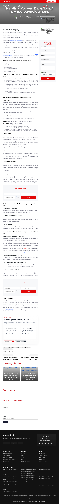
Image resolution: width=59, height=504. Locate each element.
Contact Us (23, 455)
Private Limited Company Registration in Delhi (11, 476)
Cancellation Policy (43, 461)
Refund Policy (42, 459)
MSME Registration (6, 455)
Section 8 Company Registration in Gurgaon (47, 482)
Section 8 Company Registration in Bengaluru (47, 472)
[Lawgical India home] (9, 435)
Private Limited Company (38, 17)
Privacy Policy (42, 453)
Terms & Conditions (43, 455)
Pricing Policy (42, 457)
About (14, 6)
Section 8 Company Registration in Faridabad (47, 476)
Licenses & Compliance (30, 5)
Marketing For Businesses (26, 461)
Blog (22, 459)
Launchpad (40, 5)
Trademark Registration (7, 453)
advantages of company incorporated (23, 347)
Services (22, 457)
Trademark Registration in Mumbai (27, 481)
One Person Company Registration (9, 459)
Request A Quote (51, 1)
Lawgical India (21, 17)
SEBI (5, 111)
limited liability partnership (24, 252)
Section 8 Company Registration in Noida (47, 485)
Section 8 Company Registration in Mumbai (47, 483)
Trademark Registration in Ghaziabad (28, 477)
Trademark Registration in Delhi (27, 473)
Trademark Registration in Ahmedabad (28, 469)
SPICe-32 (26, 248)
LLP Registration (6, 461)
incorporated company (10, 347)
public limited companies (16, 40)
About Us (23, 453)
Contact (19, 6)
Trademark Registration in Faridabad (28, 475)
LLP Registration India (10, 333)
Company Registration (18, 5)
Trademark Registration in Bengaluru (28, 471)
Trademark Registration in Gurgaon (27, 479)
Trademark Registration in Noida (27, 483)
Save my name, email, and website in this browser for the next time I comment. (20, 425)
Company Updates (48, 5)
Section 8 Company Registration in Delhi (46, 474)
